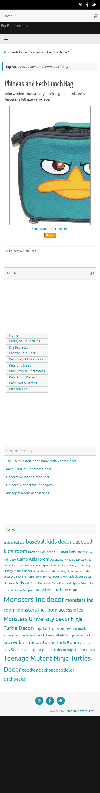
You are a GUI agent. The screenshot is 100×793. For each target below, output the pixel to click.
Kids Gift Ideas (20, 365)
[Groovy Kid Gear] (87, 4)
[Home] (4, 52)
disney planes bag (79, 565)
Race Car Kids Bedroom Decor (28, 469)
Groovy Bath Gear (22, 353)
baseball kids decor (49, 541)
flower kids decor (70, 577)
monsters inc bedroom (55, 590)
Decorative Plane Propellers (27, 477)
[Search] (95, 16)
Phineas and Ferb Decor (57, 635)
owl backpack (76, 629)
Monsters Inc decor (34, 599)
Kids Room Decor (22, 377)
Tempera (71, 711)
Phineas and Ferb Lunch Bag (39, 84)
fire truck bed (50, 576)
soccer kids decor (23, 642)
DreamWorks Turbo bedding (49, 571)
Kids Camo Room (56, 583)
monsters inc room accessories (49, 610)
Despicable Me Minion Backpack (30, 565)
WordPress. (87, 711)
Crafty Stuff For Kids (24, 341)
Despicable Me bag (61, 559)
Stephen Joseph (24, 649)
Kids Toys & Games (23, 383)
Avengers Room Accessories (27, 493)
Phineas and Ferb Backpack (23, 635)
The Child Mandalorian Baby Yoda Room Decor (41, 461)
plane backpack (81, 635)
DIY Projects (18, 347)
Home (13, 335)
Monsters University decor (37, 619)
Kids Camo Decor (35, 583)
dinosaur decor (59, 565)
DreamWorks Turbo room (26, 576)
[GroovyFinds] (80, 4)
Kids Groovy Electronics (27, 371)
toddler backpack (40, 670)
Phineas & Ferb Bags (22, 251)
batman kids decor (41, 552)
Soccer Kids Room (60, 643)
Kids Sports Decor (77, 583)
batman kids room (70, 551)
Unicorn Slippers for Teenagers (29, 485)
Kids (20, 582)
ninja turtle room (49, 628)
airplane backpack (14, 542)
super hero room (81, 649)
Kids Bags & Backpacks (26, 359)
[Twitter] (94, 4)
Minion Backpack (23, 590)
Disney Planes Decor (18, 571)
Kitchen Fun (18, 389)
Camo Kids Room (33, 559)
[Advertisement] (25, 305)
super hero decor (52, 649)
